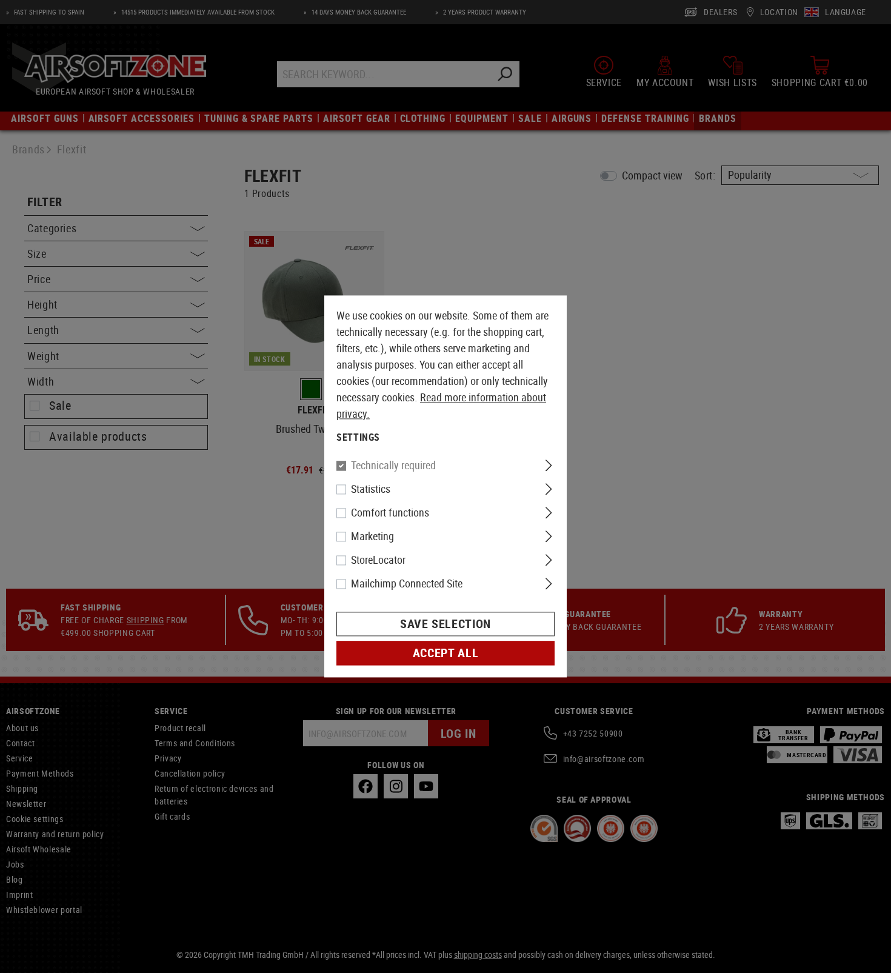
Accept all (445, 653)
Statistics (370, 489)
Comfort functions (390, 513)
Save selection (445, 624)
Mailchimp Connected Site (406, 584)
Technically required (393, 465)
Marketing (372, 536)
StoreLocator (378, 560)
